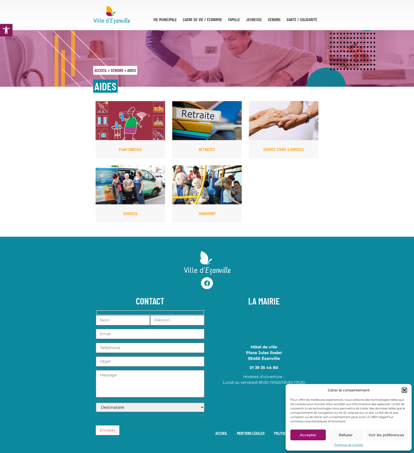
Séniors (117, 70)
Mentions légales (250, 433)
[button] (6, 30)
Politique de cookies (348, 445)
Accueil (100, 70)
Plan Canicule (130, 149)
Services (130, 213)
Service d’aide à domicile (283, 149)
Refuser (346, 435)
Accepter (308, 435)
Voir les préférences (386, 435)
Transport (207, 213)
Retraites (207, 149)
